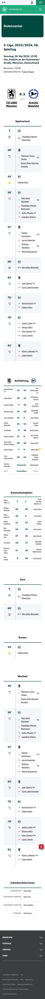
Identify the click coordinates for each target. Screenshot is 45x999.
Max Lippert (27, 331)
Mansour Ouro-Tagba (28, 157)
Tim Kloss (7, 543)
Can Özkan (37, 516)
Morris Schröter (9, 436)
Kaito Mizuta (27, 213)
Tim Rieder (7, 430)
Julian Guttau (8, 449)
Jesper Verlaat (8, 405)
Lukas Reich (27, 355)
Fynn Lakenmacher (30, 287)
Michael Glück (8, 411)
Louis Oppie (27, 335)
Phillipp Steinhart (26, 246)
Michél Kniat (34, 465)
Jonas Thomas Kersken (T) (37, 501)
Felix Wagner (28, 913)
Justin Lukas (27, 323)
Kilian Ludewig (28, 351)
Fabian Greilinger (26, 234)
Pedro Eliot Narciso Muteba (29, 164)
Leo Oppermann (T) (34, 390)
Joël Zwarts (27, 283)
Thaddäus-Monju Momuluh (29, 138)
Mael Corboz (34, 430)
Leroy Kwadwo (28, 240)
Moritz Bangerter (29, 252)
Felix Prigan (28, 72)
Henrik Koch (27, 303)
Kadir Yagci (27, 897)
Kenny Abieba (28, 905)
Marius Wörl (27, 327)
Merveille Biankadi (25, 200)
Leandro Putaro (29, 217)
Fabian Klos (23, 182)
